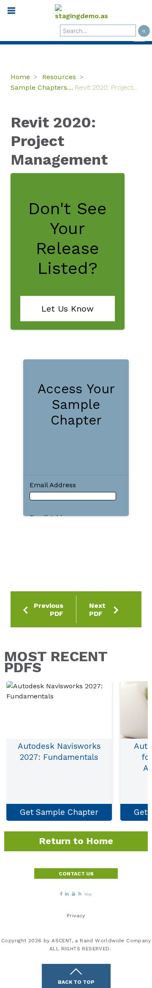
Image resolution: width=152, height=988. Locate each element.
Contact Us (76, 874)
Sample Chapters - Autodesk (43, 87)
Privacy (76, 916)
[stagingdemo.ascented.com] (82, 12)
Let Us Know (67, 309)
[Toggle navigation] (7, 12)
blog (88, 894)
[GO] (144, 31)
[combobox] (98, 30)
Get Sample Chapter (59, 812)
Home (20, 77)
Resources (59, 77)
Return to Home (76, 841)
